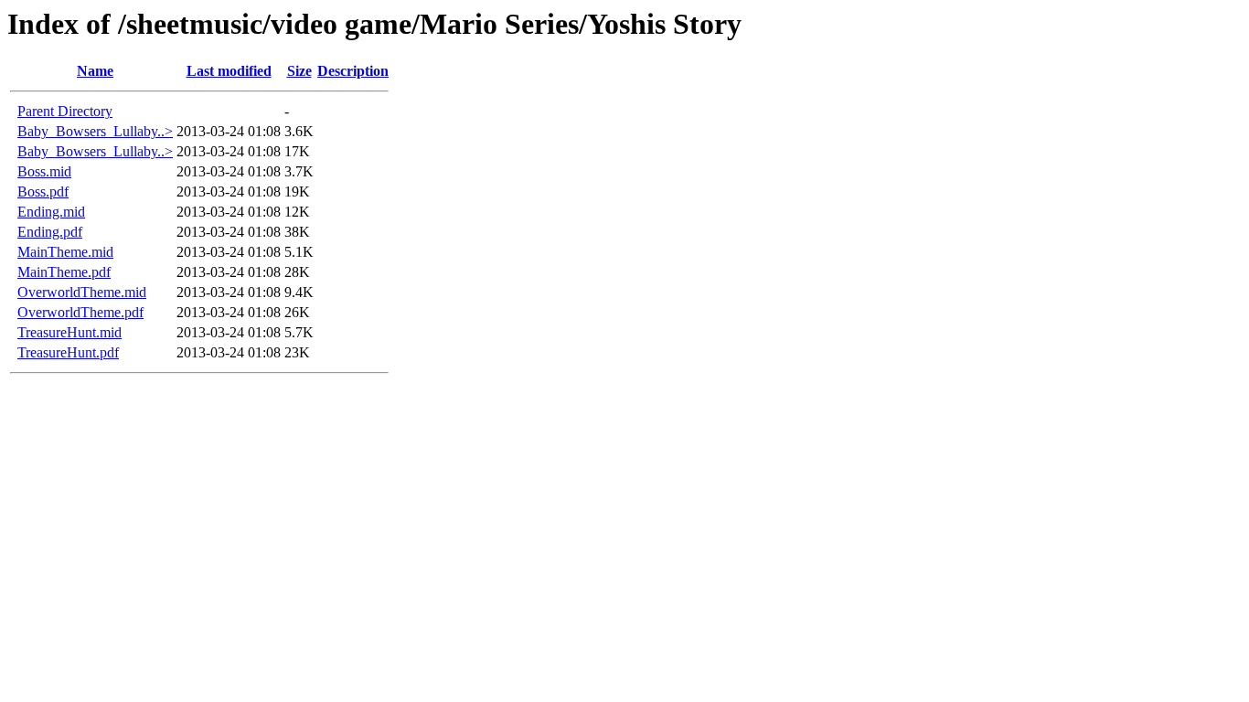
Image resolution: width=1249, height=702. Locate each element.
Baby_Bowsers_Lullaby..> (95, 131)
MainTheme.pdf (64, 272)
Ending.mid (51, 211)
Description (353, 71)
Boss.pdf (43, 191)
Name (95, 71)
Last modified (229, 71)
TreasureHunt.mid (69, 332)
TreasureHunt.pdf (68, 352)
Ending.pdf (49, 231)
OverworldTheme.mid (81, 292)
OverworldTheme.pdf (80, 312)
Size (299, 71)
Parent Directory (64, 111)
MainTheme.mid (65, 252)
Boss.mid (44, 171)
